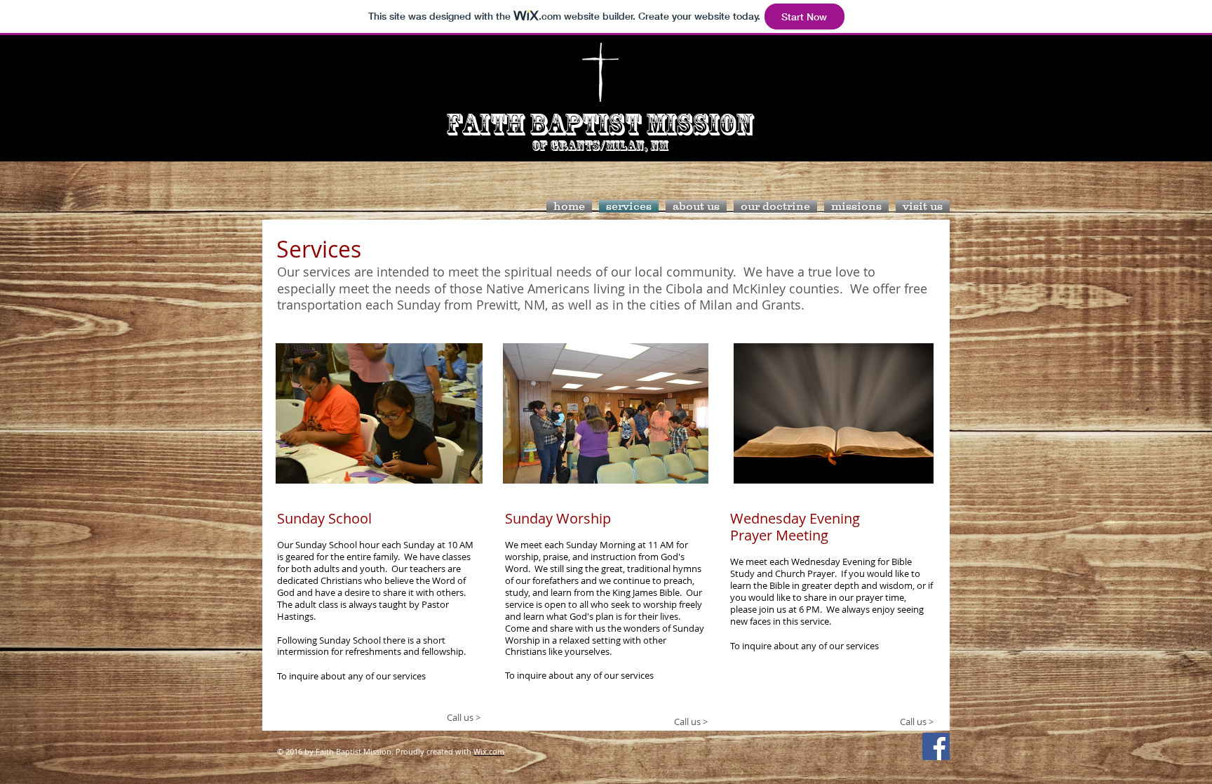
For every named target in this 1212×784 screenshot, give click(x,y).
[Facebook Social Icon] (936, 746)
